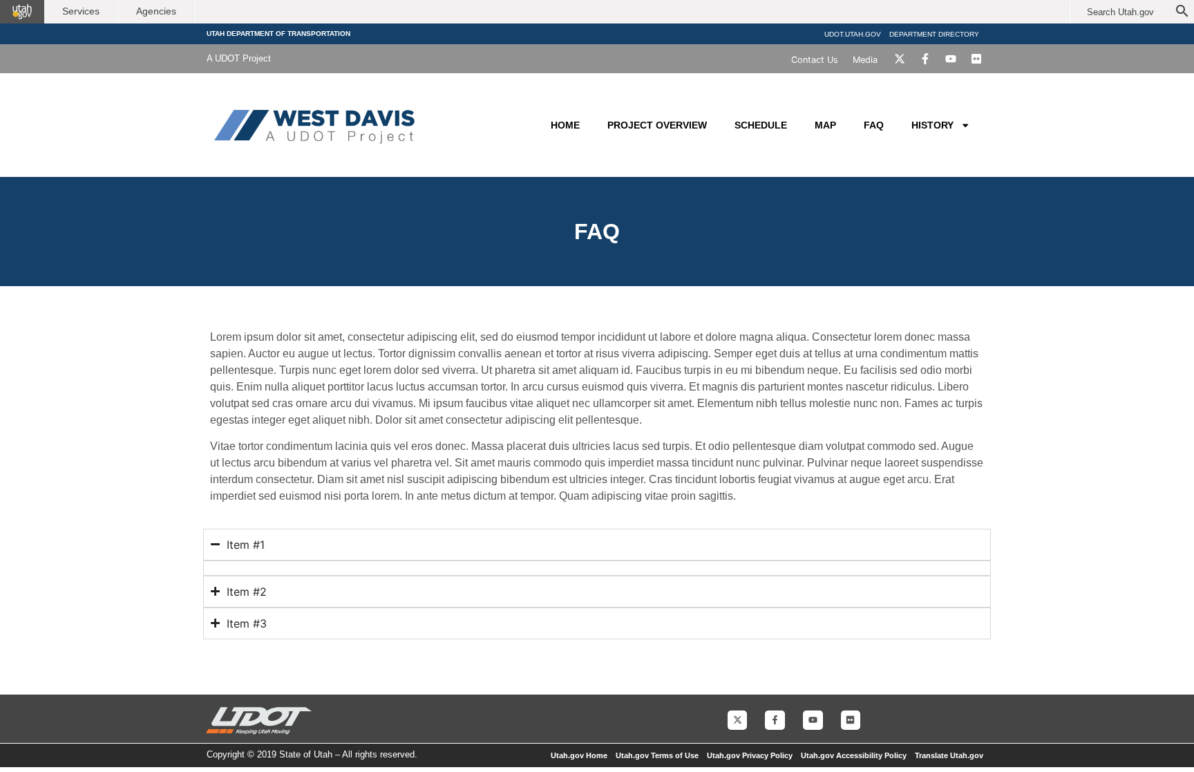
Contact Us (814, 60)
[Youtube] (951, 59)
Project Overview (657, 125)
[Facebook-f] (925, 59)
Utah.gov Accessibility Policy (854, 755)
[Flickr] (976, 59)
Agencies (156, 11)
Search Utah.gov (1120, 12)
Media (865, 60)
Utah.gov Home (579, 755)
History (932, 125)
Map (825, 125)
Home (565, 125)
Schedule (761, 125)
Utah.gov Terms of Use (657, 755)
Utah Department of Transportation (278, 33)
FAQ (874, 125)
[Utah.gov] (22, 11)
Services (81, 11)
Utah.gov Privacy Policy (750, 755)
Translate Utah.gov (949, 755)
